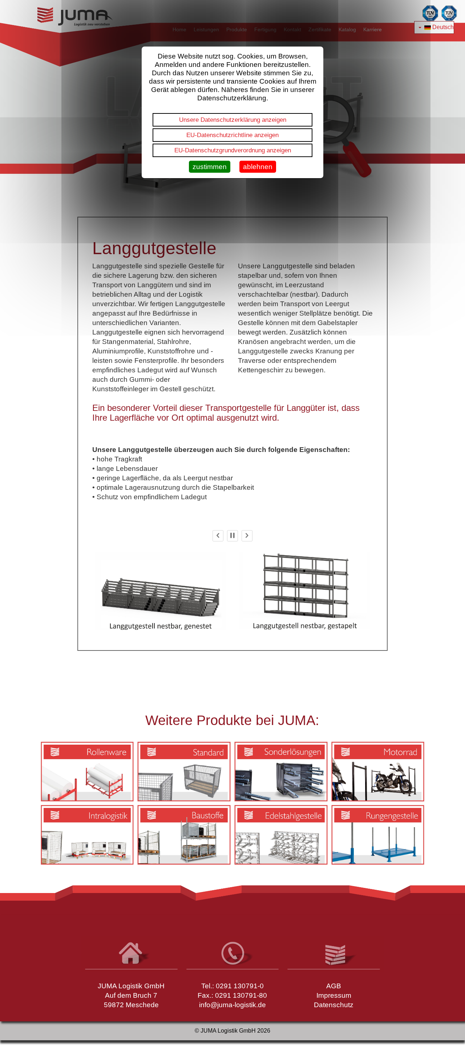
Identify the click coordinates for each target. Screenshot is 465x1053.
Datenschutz (333, 1005)
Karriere (372, 29)
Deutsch (442, 27)
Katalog (347, 29)
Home (179, 29)
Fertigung (265, 29)
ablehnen (257, 167)
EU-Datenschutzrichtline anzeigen (232, 135)
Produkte (236, 29)
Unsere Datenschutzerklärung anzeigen (232, 119)
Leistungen (206, 29)
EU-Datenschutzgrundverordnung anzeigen (232, 150)
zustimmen (210, 167)
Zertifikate (319, 29)
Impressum (333, 995)
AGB (333, 986)
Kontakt (292, 29)
